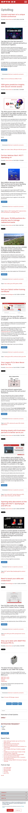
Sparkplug (13, 211)
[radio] (14, 726)
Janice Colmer (9, 19)
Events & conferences (9, 78)
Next (20, 703)
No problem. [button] (10, 810)
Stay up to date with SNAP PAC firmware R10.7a (13, 642)
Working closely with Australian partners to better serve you (13, 431)
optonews (7, 770)
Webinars (6, 211)
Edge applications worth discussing (11, 743)
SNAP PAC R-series (5, 677)
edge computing (8, 495)
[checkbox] (14, 728)
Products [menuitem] (3, 792)
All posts (15, 703)
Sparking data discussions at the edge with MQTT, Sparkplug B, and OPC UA (14, 504)
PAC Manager (11, 697)
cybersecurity (12, 423)
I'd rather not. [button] (17, 810)
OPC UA (2, 572)
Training (6, 356)
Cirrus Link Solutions (5, 212)
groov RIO (18, 149)
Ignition (17, 283)
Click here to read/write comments (16, 74)
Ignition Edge (16, 494)
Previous (9, 703)
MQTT (10, 211)
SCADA (16, 78)
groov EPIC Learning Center (15, 633)
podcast (23, 571)
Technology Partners (14, 212)
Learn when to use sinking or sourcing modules (14, 754)
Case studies (7, 149)
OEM (14, 149)
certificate (15, 356)
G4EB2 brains (4, 681)
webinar (18, 495)
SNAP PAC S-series (5, 678)
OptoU (19, 356)
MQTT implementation (21, 211)
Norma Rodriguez (9, 294)
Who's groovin (23, 149)
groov (6, 773)
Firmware (6, 697)
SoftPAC (3, 680)
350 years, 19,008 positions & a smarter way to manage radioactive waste (13, 220)
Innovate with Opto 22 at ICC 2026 (11, 756)
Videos (11, 149)
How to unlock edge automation (11, 745)
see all (2, 775)
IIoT (6, 771)
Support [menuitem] (3, 795)
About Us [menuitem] (3, 798)
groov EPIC (12, 283)
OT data (20, 78)
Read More (4, 69)
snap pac (17, 697)
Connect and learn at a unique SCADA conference (13, 15)
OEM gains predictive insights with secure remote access (12, 86)
